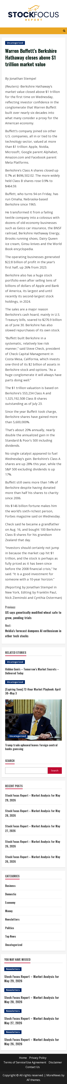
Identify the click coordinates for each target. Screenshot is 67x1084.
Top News (10, 936)
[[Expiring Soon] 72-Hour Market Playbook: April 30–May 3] (33, 682)
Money (9, 911)
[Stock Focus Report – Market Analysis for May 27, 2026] (33, 1011)
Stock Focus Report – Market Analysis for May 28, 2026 (31, 999)
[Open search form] (64, 30)
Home (23, 1058)
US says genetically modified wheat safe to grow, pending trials (33, 612)
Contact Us (33, 1067)
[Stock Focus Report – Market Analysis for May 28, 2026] (33, 990)
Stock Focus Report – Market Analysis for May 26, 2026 (31, 1041)
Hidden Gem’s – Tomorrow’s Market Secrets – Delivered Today (32, 671)
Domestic (10, 894)
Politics (9, 928)
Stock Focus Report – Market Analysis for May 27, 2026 (31, 1020)
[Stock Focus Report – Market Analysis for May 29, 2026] (33, 969)
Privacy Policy (37, 1058)
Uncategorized (15, 42)
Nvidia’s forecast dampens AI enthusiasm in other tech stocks (33, 630)
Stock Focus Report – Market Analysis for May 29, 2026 (31, 978)
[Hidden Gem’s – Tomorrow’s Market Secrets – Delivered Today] (33, 662)
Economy (10, 902)
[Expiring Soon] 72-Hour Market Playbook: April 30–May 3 (32, 691)
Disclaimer (55, 1062)
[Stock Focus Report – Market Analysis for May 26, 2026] (33, 1032)
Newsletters (12, 919)
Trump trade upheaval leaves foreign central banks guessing (31, 747)
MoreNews (53, 1075)
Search (10, 761)
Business (10, 886)
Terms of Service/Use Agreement (24, 1062)
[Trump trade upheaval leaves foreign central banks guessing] (33, 720)
